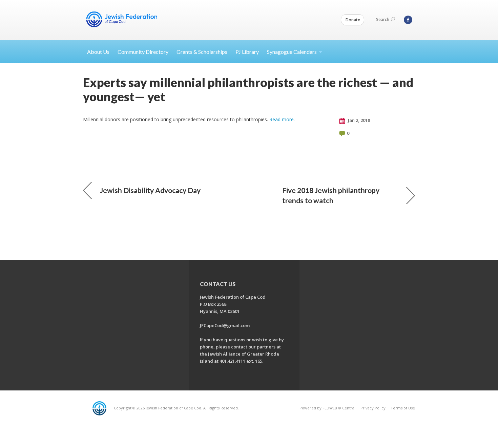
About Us (98, 51)
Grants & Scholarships (202, 51)
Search (382, 19)
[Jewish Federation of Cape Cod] (123, 19)
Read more (281, 119)
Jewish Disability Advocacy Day (150, 190)
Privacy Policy (373, 407)
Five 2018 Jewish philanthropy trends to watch (330, 195)
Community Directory (143, 51)
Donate (353, 20)
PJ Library (247, 51)
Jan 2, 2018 (358, 120)
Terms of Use (403, 407)
